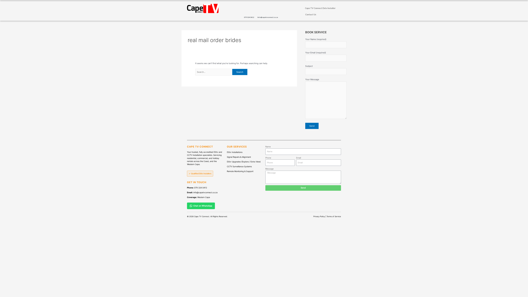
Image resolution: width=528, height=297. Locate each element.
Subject (309, 66)
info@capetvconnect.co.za (267, 17)
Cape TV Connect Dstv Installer (320, 8)
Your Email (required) (315, 52)
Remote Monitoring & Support (240, 171)
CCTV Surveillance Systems (239, 166)
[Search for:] (213, 72)
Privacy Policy (319, 216)
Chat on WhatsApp (202, 205)
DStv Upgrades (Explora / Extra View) (244, 161)
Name (268, 146)
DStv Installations (234, 152)
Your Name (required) (315, 39)
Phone (268, 158)
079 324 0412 (249, 17)
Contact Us (310, 14)
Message (269, 169)
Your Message (312, 79)
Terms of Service (334, 216)
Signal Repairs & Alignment (239, 157)
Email (298, 158)
